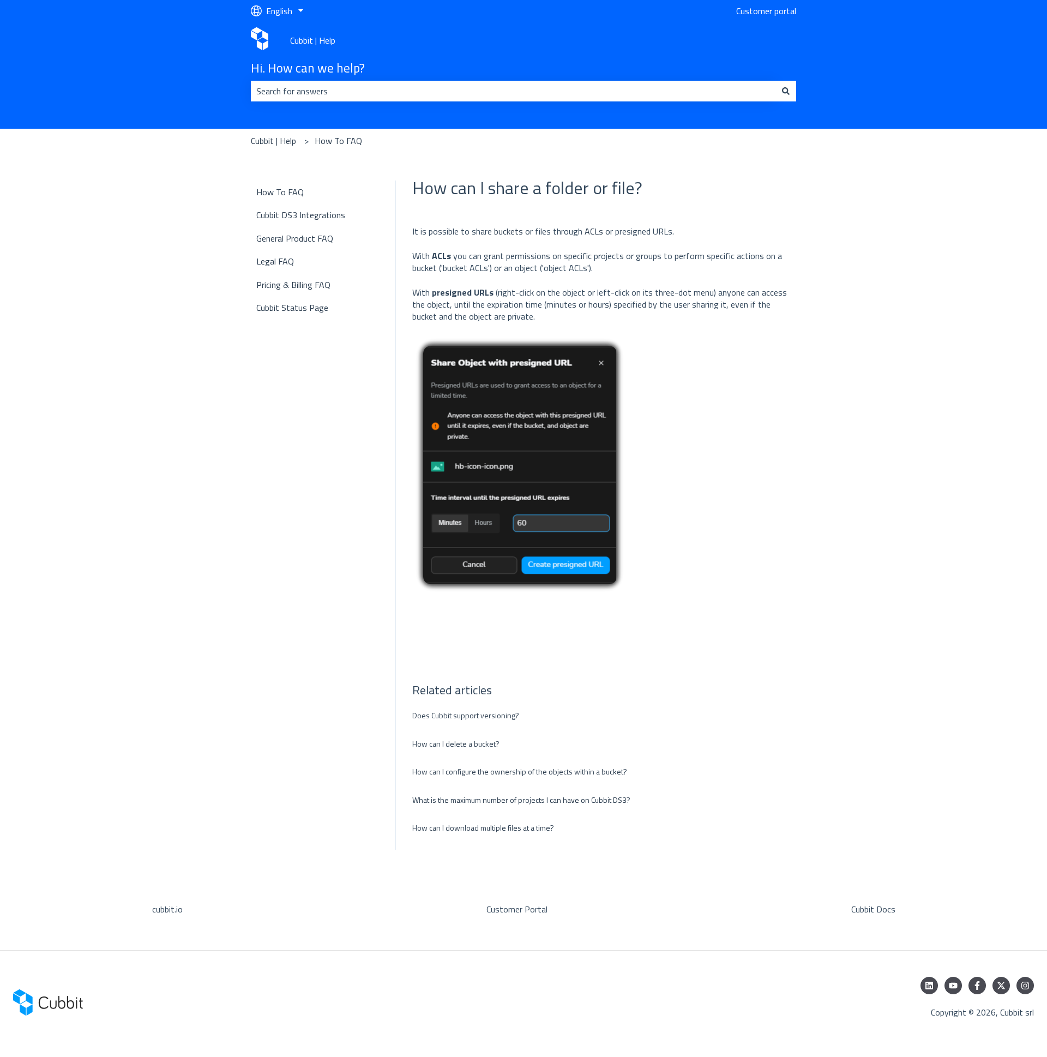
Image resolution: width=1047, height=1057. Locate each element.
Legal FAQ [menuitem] (275, 261)
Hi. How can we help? (308, 68)
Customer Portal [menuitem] (516, 909)
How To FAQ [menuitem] (280, 192)
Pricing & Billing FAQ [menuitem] (293, 284)
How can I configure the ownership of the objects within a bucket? (519, 771)
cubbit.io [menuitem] (167, 909)
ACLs (595, 231)
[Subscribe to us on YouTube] (953, 985)
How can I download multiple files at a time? (483, 827)
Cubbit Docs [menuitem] (873, 909)
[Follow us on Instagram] (1025, 985)
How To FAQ (338, 140)
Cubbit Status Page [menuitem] (292, 307)
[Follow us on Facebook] (977, 985)
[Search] (785, 91)
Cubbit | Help (312, 40)
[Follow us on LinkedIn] (929, 985)
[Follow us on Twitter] (1001, 985)
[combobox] (513, 91)
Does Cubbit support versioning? (465, 715)
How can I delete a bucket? (456, 743)
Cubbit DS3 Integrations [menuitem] (300, 214)
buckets (508, 231)
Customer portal (766, 11)
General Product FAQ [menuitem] (294, 238)
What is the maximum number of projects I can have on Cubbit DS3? (521, 800)
